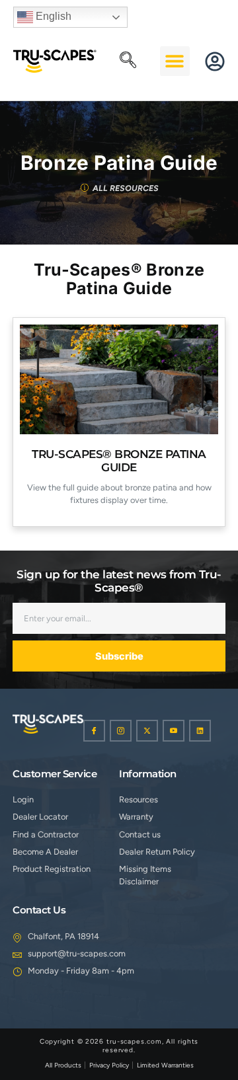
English (52, 16)
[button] (128, 61)
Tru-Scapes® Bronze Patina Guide (119, 460)
